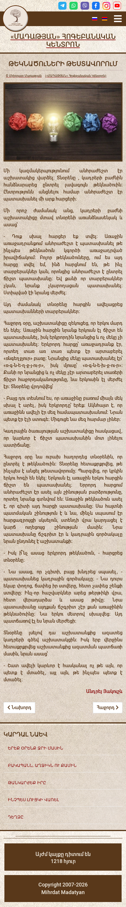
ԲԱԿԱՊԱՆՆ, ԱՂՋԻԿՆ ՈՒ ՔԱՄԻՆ (42, 765)
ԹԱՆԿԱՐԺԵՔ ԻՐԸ (27, 782)
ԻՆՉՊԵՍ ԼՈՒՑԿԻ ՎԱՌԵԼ (33, 799)
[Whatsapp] (73, 6)
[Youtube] (117, 6)
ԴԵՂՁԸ (15, 817)
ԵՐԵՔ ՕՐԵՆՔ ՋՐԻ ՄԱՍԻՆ (35, 748)
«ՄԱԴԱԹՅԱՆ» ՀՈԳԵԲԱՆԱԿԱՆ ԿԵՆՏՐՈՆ (63, 41)
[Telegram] (62, 6)
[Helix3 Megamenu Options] (118, 18)
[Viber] (85, 6)
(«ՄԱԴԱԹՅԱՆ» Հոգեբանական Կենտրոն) (56, 75)
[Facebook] (96, 6)
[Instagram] (106, 6)
